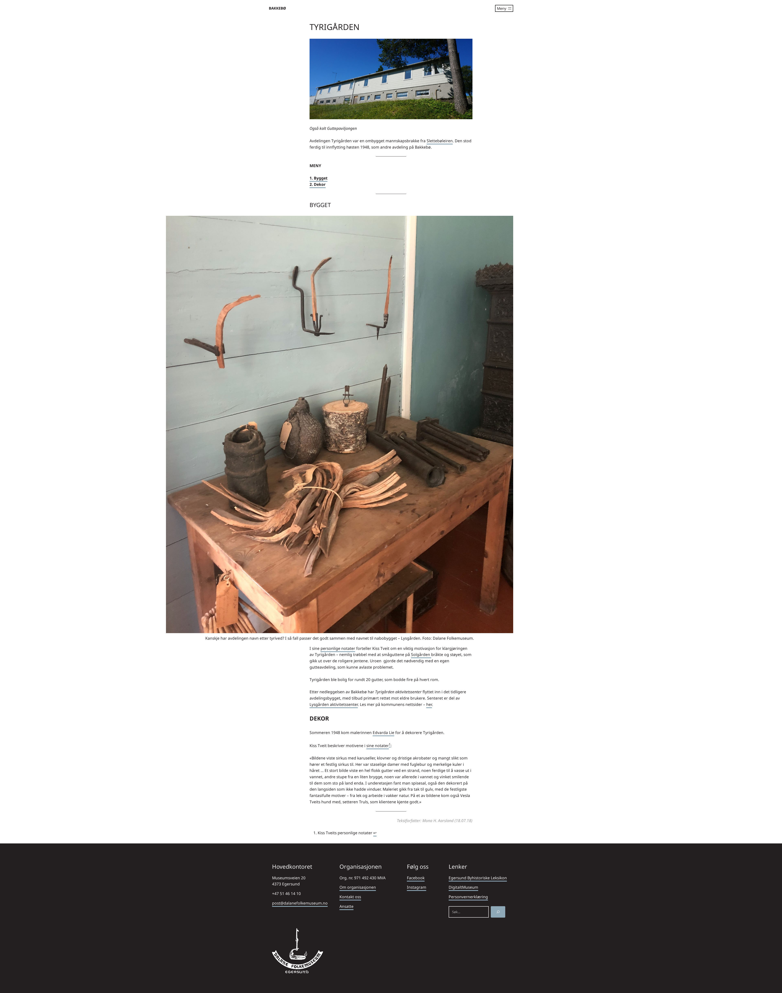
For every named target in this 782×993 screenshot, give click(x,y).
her (429, 704)
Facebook (416, 878)
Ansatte (346, 906)
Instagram (416, 887)
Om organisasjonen (357, 887)
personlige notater (338, 648)
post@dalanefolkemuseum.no (300, 903)
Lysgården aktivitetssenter (334, 704)
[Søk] (498, 912)
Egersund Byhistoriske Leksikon (478, 878)
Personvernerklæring (468, 896)
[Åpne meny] (504, 8)
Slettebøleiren (440, 140)
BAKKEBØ (277, 8)
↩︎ (375, 832)
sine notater (377, 745)
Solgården (421, 654)
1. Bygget (318, 178)
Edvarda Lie (383, 732)
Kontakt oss (350, 896)
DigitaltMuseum (463, 887)
